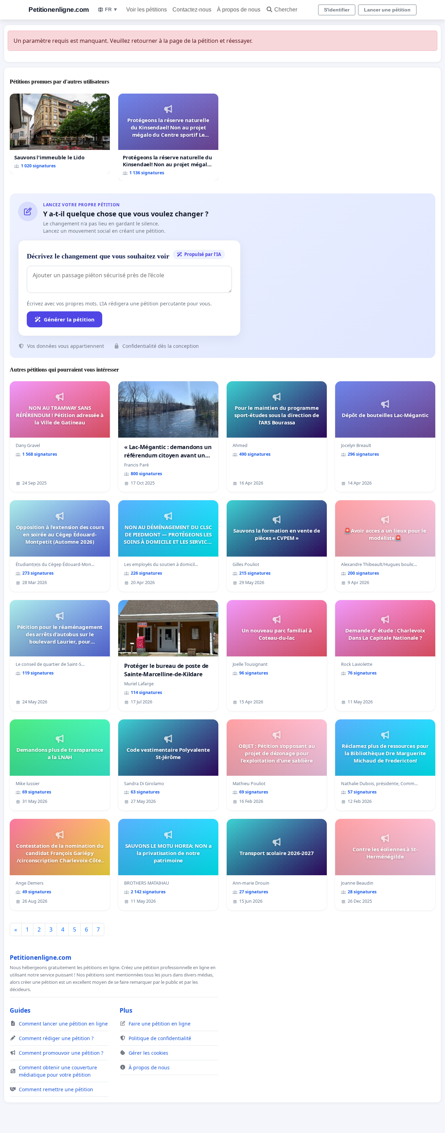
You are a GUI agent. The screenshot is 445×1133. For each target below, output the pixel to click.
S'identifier (336, 10)
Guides (20, 1010)
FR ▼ (111, 9)
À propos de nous (238, 10)
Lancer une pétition (387, 10)
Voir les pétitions (146, 10)
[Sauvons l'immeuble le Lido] (60, 134)
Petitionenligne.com (59, 9)
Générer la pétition (69, 319)
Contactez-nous (191, 10)
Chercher (285, 10)
